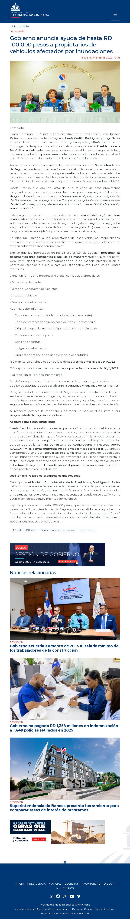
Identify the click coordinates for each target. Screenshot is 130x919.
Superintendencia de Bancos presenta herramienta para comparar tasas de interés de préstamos (64, 808)
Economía (17, 31)
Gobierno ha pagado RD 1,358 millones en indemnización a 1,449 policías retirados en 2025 (64, 728)
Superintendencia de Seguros (58, 530)
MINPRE (17, 530)
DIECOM (109, 883)
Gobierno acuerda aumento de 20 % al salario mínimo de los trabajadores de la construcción (64, 648)
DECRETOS (72, 883)
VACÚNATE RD (91, 883)
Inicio (13, 26)
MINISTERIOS (65, 888)
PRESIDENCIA (36, 883)
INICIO (19, 883)
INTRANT (31, 530)
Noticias (24, 26)
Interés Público (87, 530)
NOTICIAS (55, 883)
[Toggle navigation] (115, 15)
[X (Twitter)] (51, 896)
